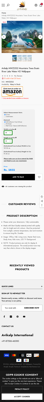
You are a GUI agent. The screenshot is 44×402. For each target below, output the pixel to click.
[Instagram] (11, 316)
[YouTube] (24, 316)
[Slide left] (4, 37)
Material (7, 120)
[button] (8, 5)
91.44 (5, 154)
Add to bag (18, 177)
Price (5, 166)
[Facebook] (4, 316)
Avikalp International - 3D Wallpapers (21, 364)
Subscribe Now (31, 308)
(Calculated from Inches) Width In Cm (17, 146)
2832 (11, 170)
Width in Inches (18, 129)
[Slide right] (40, 37)
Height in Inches (18, 138)
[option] (22, 37)
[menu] (3, 5)
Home (4, 13)
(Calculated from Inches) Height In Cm (17, 152)
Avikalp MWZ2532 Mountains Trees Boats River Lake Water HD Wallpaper (20, 70)
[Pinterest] (17, 316)
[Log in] (36, 5)
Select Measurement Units (13, 113)
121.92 (6, 148)
